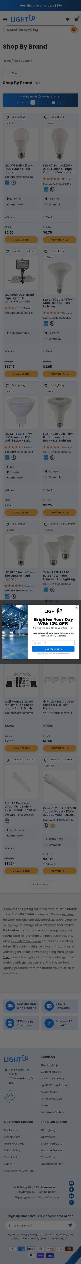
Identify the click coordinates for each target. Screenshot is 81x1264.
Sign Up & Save (53, 649)
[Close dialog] (76, 607)
